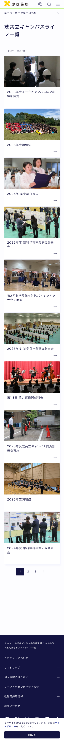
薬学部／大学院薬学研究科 (28, 643)
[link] (5, 571)
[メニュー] (58, 4)
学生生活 (50, 643)
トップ (8, 643)
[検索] (49, 4)
